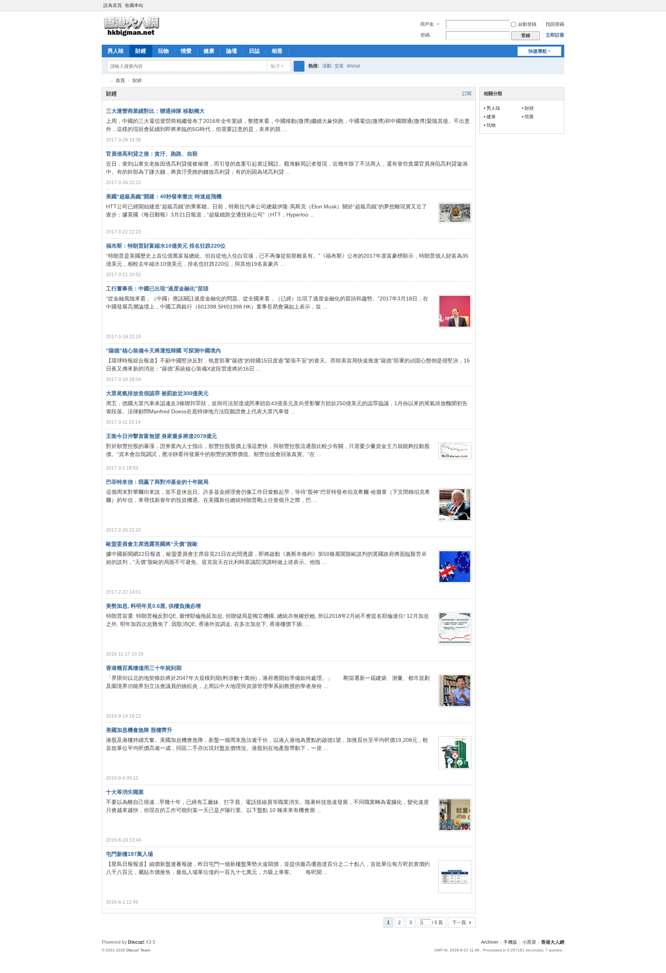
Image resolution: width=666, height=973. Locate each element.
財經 (140, 51)
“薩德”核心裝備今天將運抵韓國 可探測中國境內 (163, 350)
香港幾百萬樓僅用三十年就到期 (144, 668)
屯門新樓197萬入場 (129, 854)
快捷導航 (537, 51)
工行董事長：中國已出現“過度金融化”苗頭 (157, 288)
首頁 (120, 80)
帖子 (275, 66)
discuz (353, 66)
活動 (326, 66)
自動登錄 (527, 24)
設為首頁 (112, 5)
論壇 (231, 51)
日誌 (254, 51)
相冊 (277, 51)
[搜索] (299, 66)
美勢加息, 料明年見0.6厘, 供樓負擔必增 (153, 606)
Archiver (489, 942)
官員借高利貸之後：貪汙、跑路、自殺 (152, 154)
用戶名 (427, 24)
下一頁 (459, 922)
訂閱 (466, 93)
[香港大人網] (131, 26)
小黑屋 (529, 942)
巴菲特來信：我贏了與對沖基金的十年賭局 (157, 482)
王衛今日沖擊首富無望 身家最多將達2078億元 (161, 436)
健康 (209, 51)
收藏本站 (134, 5)
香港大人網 (105, 80)
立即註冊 (555, 35)
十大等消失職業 (125, 792)
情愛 (186, 51)
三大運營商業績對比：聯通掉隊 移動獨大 (155, 111)
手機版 (510, 942)
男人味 (116, 51)
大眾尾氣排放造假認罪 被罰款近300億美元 (157, 393)
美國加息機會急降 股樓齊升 (139, 730)
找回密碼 (555, 24)
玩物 (163, 51)
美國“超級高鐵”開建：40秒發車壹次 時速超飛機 (164, 196)
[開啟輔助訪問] (562, 5)
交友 (339, 66)
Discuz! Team (138, 950)
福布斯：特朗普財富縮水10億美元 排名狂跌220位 (165, 246)
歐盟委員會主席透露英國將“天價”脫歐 (152, 544)
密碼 (425, 35)
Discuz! (136, 942)
